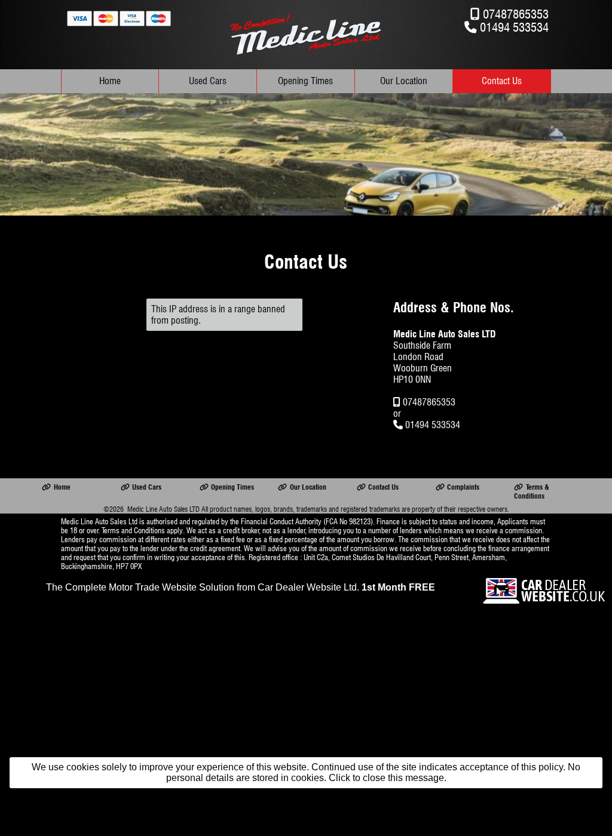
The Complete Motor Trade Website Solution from (240, 587)
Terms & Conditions (531, 491)
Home (110, 81)
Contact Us (502, 81)
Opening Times (305, 81)
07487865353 (516, 14)
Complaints (463, 486)
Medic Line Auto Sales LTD (163, 509)
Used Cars (208, 81)
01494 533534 (514, 27)
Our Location (403, 81)
